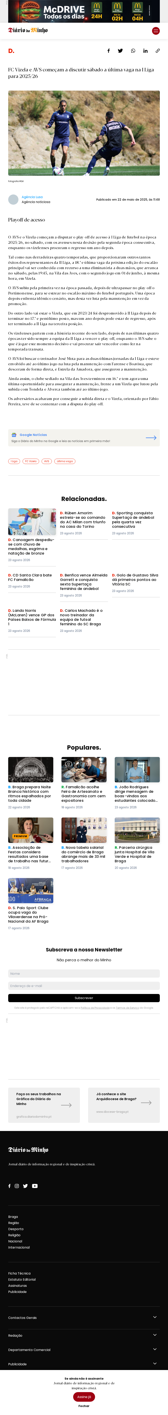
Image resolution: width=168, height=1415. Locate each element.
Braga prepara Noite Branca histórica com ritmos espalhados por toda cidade (27, 766)
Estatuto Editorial (22, 1279)
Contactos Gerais (22, 1317)
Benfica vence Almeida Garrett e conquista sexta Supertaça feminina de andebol (81, 582)
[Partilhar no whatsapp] (133, 51)
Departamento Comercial (29, 1350)
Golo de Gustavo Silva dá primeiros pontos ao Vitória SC (135, 580)
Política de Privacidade (95, 1008)
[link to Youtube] (35, 1186)
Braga (13, 1216)
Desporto (16, 1229)
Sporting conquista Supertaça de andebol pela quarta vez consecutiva (135, 518)
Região (13, 1223)
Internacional (19, 1247)
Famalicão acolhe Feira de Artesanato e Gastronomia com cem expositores (84, 764)
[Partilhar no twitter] (120, 51)
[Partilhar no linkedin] (145, 51)
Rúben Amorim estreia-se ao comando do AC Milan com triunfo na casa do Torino (81, 520)
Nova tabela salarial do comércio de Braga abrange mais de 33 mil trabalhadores (81, 827)
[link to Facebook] (9, 1186)
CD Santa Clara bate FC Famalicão (28, 578)
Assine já (84, 1397)
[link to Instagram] (17, 1186)
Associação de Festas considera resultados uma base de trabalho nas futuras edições (30, 827)
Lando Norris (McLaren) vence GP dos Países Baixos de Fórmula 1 (31, 615)
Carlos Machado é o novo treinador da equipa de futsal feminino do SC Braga (83, 615)
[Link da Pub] (84, 11)
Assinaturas (17, 1285)
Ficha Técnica (19, 1273)
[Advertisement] (84, 682)
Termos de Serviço (127, 1008)
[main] (84, 585)
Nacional (15, 1241)
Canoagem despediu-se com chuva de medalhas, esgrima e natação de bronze (29, 518)
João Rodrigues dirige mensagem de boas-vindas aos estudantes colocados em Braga (134, 766)
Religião (14, 1235)
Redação (15, 1335)
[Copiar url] (158, 51)
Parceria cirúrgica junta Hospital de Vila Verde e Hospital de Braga (134, 825)
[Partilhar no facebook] (109, 51)
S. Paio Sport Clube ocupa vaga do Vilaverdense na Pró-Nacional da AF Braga (29, 885)
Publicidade (17, 1291)
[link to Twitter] (25, 1186)
